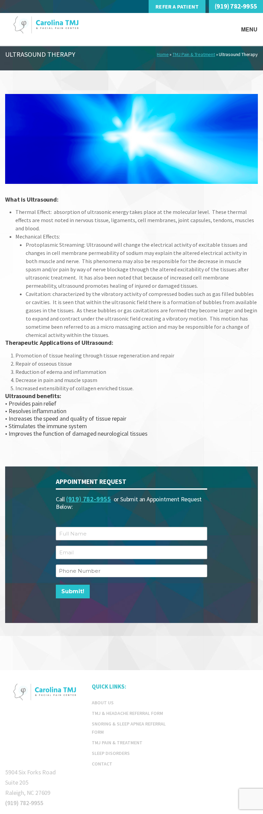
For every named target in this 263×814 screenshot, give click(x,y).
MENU (249, 29)
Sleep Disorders (111, 753)
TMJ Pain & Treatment (194, 54)
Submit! (72, 591)
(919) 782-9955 (236, 6)
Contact (102, 764)
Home (162, 54)
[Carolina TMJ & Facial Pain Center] (64, 26)
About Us (103, 703)
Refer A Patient (177, 6)
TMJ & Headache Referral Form (127, 713)
